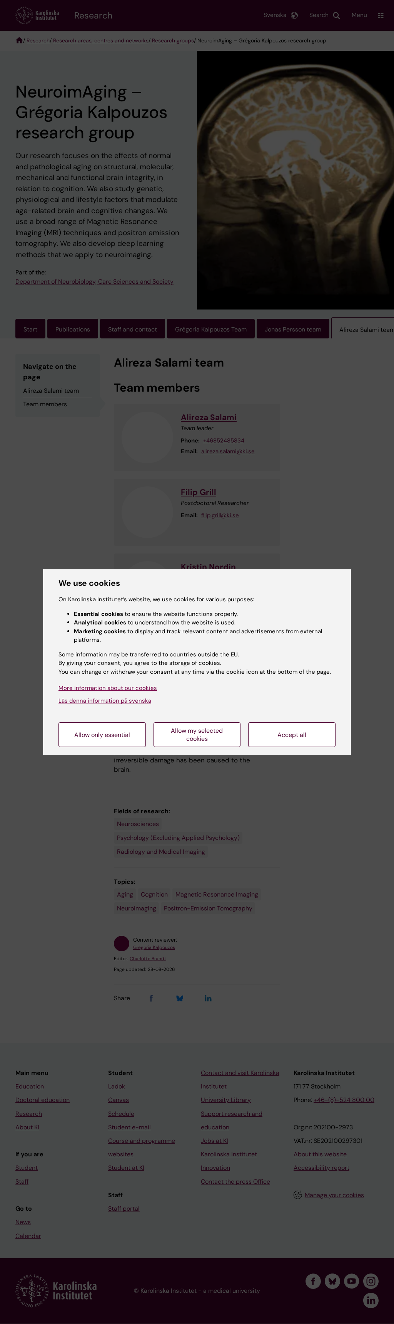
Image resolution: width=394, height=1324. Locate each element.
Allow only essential (102, 735)
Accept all (291, 735)
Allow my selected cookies (197, 735)
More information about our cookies (107, 688)
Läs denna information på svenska (104, 701)
